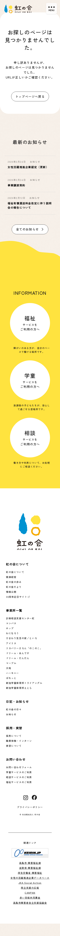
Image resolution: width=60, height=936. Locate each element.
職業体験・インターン (19, 740)
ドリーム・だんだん (17, 658)
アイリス (11, 643)
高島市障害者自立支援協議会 (30, 902)
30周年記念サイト (16, 596)
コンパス (11, 623)
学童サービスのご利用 (19, 772)
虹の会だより (14, 587)
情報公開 (11, 591)
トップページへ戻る (30, 96)
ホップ (10, 628)
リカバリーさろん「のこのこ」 (24, 648)
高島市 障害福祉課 (30, 863)
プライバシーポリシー (30, 807)
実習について (14, 745)
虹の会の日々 (14, 709)
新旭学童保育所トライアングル (24, 683)
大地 (8, 668)
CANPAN (30, 892)
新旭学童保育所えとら (19, 688)
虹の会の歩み (14, 582)
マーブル (11, 663)
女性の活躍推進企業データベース (30, 877)
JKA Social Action (30, 882)
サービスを (30, 322)
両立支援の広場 (30, 887)
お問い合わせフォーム (19, 767)
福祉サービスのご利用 (19, 782)
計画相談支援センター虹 (20, 618)
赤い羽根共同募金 (30, 897)
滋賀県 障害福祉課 (30, 868)
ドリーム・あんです (17, 653)
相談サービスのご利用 (19, 777)
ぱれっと (11, 678)
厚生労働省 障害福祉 (30, 873)
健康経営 (11, 577)
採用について (14, 735)
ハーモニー (12, 673)
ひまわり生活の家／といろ (21, 638)
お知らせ (11, 714)
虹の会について (15, 572)
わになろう (12, 633)
